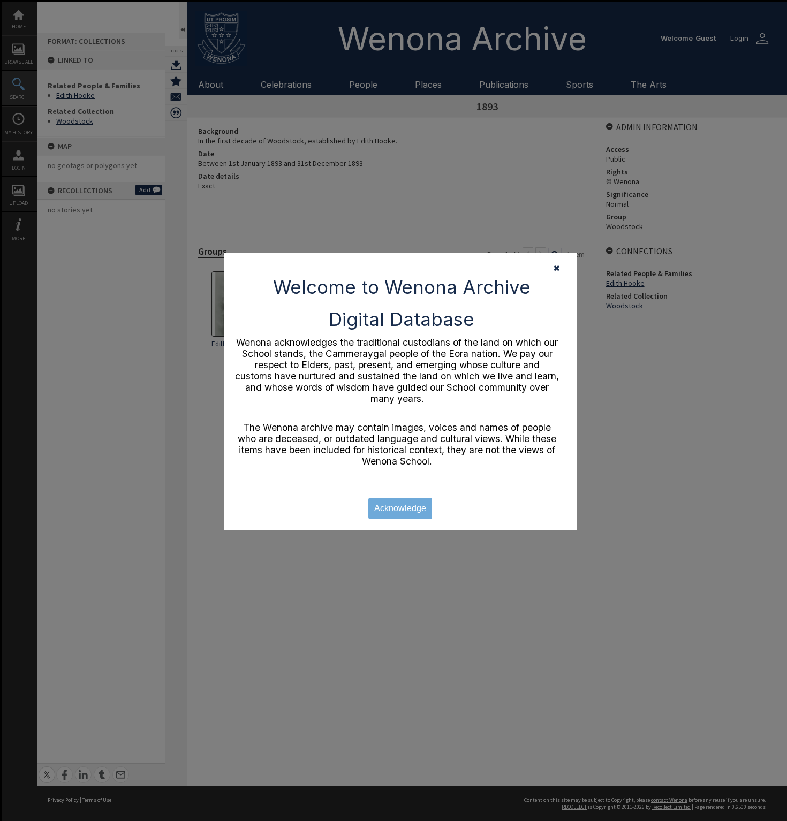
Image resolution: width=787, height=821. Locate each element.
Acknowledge (400, 508)
